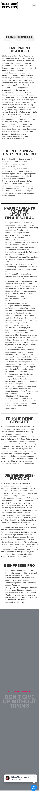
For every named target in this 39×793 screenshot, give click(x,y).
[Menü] (34, 5)
